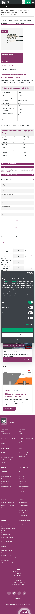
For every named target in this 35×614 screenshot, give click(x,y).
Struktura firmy (22, 481)
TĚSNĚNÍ (3, 546)
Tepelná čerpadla (23, 502)
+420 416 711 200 (18, 582)
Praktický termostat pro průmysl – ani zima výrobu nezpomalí (16, 355)
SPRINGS (3, 467)
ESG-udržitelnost (23, 494)
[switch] (30, 307)
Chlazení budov (23, 512)
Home (2, 10)
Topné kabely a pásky (5, 12)
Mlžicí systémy (22, 436)
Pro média (21, 491)
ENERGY (3, 499)
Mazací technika (5, 441)
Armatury (3, 452)
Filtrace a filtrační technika (8, 457)
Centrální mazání (5, 433)
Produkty (12, 10)
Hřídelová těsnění (6, 555)
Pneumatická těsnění (6, 552)
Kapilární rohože (23, 515)
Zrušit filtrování (17, 220)
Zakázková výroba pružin (7, 486)
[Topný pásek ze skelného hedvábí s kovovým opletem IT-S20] (12, 39)
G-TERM (21, 499)
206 (25, 582)
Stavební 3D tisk (23, 433)
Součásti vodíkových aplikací (8, 460)
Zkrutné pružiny (5, 481)
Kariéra (20, 473)
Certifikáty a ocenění (24, 486)
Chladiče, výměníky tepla (7, 505)
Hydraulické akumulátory (7, 502)
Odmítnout (17, 340)
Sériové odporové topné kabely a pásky (19, 12)
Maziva (3, 443)
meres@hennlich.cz (19, 584)
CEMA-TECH (4, 430)
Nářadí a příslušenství (7, 563)
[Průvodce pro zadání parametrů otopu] (17, 163)
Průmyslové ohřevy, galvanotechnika (23, 10)
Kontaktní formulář (14, 422)
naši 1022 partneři (11, 281)
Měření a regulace (23, 452)
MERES (8, 6)
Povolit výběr (17, 335)
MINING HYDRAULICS (24, 520)
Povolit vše (17, 330)
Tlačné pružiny (5, 471)
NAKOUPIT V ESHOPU (8, 54)
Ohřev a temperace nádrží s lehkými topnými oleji (15, 395)
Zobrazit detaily (25, 325)
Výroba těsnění (5, 560)
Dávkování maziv (5, 436)
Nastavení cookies (28, 608)
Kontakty (21, 471)
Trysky (3, 462)
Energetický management (25, 505)
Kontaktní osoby (14, 419)
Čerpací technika (5, 455)
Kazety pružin (4, 483)
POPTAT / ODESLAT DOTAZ (9, 58)
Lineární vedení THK (6, 541)
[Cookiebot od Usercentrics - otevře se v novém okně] (25, 273)
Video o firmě (22, 478)
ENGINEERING (22, 430)
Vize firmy (21, 476)
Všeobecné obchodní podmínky (14, 608)
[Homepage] (3, 421)
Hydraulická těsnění (6, 550)
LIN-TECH (3, 520)
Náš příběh (21, 488)
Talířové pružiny (5, 478)
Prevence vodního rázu (7, 507)
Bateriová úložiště (23, 510)
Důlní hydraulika (23, 524)
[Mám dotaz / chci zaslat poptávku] (17, 174)
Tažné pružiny (5, 473)
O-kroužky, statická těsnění (8, 558)
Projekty (21, 483)
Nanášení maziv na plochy (8, 438)
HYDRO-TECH (5, 448)
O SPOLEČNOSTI (23, 467)
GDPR (3, 608)
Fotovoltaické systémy (24, 507)
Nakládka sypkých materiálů (26, 438)
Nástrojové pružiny (6, 476)
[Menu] (33, 2)
